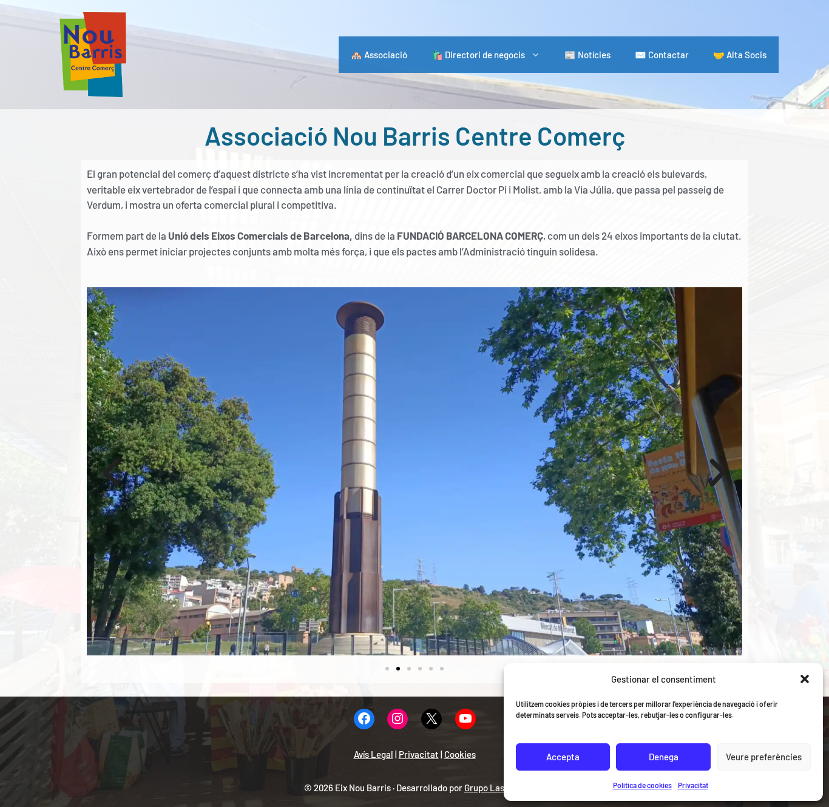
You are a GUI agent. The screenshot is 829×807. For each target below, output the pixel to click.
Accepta (563, 756)
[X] (431, 719)
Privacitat (693, 785)
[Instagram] (397, 719)
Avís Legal (373, 754)
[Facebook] (364, 719)
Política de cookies (642, 785)
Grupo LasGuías (495, 787)
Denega (663, 756)
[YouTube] (465, 719)
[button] (805, 679)
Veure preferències (764, 756)
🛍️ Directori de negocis (478, 54)
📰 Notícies (587, 54)
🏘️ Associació (379, 54)
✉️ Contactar (662, 54)
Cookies (460, 754)
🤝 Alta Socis (739, 54)
